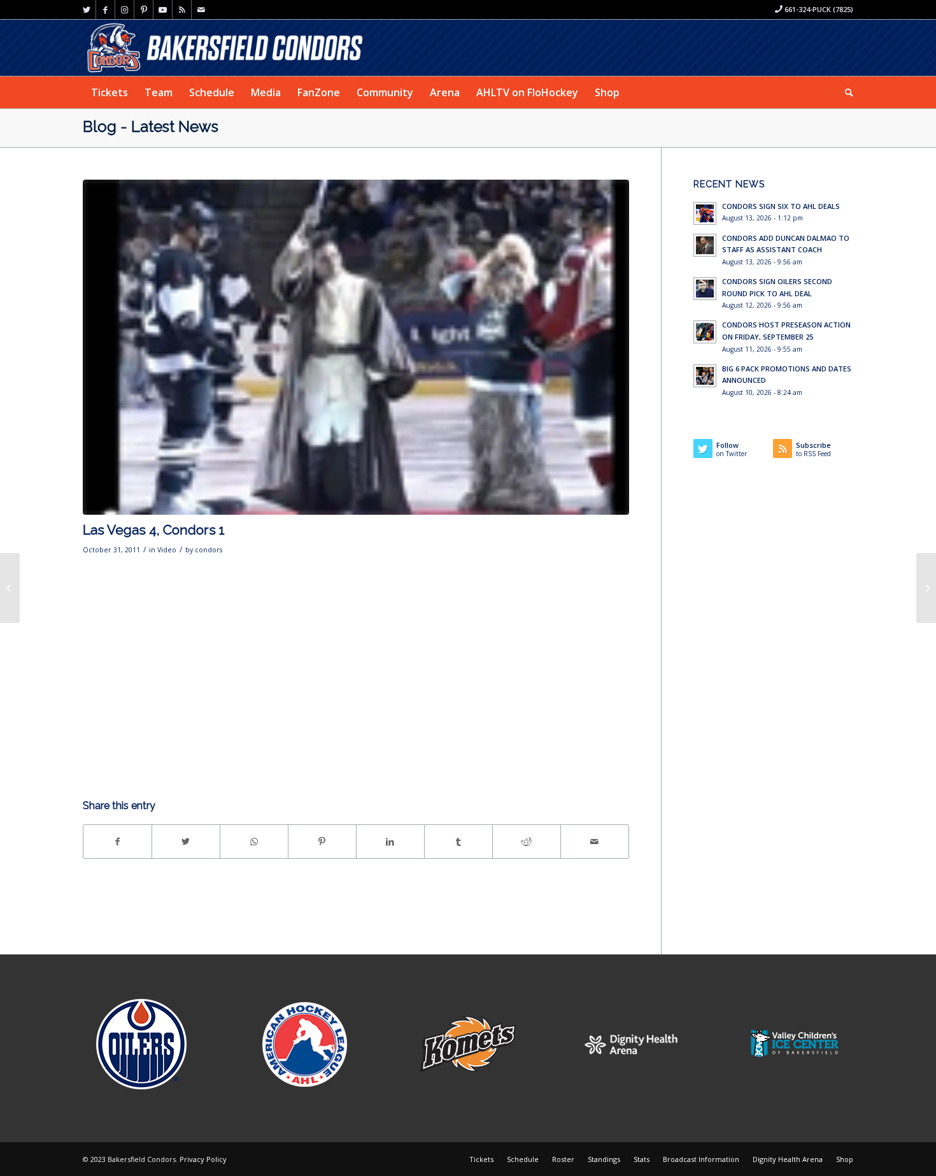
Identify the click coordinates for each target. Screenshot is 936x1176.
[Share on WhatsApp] (254, 841)
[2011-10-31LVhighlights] (356, 347)
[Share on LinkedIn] (390, 841)
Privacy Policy (203, 1159)
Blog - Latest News (150, 126)
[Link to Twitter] (86, 9)
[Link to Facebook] (105, 9)
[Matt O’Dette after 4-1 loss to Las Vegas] (10, 588)
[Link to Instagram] (124, 9)
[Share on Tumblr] (458, 841)
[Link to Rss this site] (182, 9)
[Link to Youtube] (162, 9)
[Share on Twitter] (186, 841)
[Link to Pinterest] (143, 9)
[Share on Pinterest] (322, 841)
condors (208, 549)
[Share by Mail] (594, 841)
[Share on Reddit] (526, 841)
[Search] (845, 92)
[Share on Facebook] (117, 841)
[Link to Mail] (201, 9)
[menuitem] (109, 92)
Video (166, 549)
